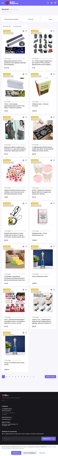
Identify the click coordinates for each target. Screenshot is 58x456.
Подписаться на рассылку (9, 431)
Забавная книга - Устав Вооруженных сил (39, 234)
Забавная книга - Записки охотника (40, 105)
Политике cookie (51, 446)
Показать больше (50, 376)
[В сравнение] (23, 31)
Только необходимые (29, 453)
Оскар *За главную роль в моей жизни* (14, 363)
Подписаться (46, 438)
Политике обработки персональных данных (13, 448)
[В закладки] (26, 31)
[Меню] (3, 3)
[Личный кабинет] (51, 3)
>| (33, 376)
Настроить (42, 453)
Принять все (16, 453)
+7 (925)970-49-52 (7, 409)
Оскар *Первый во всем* (40, 276)
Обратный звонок (6, 410)
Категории (6, 26)
